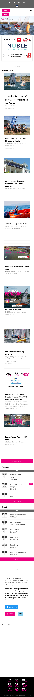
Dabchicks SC (13, 497)
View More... (17, 559)
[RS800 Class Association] (17, 689)
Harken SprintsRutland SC (14, 546)
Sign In (6, 10)
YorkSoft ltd (28, 695)
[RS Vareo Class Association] (24, 689)
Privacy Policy (6, 695)
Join (6, 14)
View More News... (17, 461)
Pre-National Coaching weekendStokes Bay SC (15, 477)
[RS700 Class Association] (9, 689)
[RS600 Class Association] (24, 685)
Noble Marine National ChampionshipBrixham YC (16, 487)
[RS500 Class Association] (17, 685)
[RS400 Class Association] (9, 685)
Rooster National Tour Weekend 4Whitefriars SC (18, 516)
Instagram (10, 614)
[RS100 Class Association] (9, 680)
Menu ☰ (28, 10)
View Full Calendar (17, 501)
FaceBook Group (12, 607)
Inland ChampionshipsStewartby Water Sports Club (17, 523)
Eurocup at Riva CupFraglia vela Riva (15, 531)
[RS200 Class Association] (17, 680)
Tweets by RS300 (6, 624)
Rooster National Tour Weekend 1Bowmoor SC (18, 554)
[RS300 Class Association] (24, 680)
